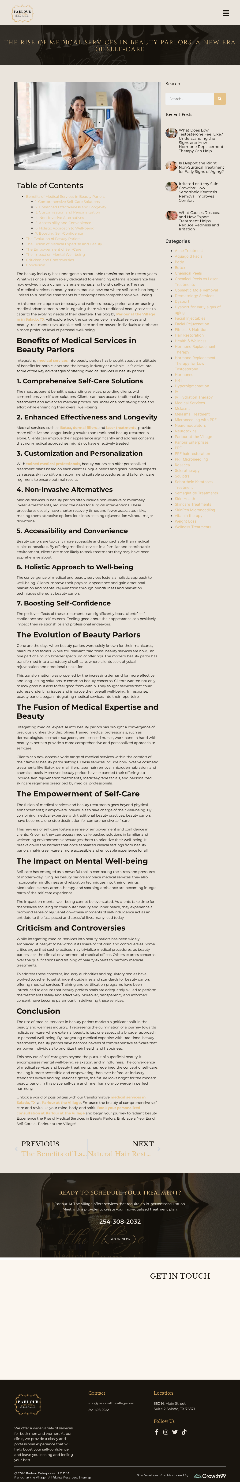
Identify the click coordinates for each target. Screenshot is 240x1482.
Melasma (183, 408)
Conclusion (35, 265)
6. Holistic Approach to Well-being (64, 228)
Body (179, 262)
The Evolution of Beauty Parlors (53, 239)
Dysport (182, 301)
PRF (178, 448)
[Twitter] (175, 1432)
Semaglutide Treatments (196, 493)
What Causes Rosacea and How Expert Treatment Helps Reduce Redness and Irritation (199, 220)
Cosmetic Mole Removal (196, 290)
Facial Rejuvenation (192, 324)
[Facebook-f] (156, 1432)
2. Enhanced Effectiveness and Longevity (70, 207)
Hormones (184, 374)
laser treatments (121, 427)
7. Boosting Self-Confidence (59, 233)
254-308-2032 (120, 1221)
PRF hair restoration (192, 453)
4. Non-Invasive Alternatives (59, 217)
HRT (178, 380)
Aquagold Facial (189, 256)
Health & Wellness (190, 340)
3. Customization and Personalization (67, 212)
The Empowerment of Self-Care (53, 249)
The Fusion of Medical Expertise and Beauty (64, 244)
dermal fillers (85, 427)
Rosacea (182, 464)
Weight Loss (185, 521)
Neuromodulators (190, 425)
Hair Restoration (189, 335)
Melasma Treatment (192, 414)
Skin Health (185, 498)
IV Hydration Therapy (194, 397)
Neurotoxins (185, 431)
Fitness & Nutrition (191, 329)
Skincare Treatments (193, 504)
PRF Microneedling (191, 459)
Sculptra (182, 476)
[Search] (220, 99)
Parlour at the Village (61, 1102)
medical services (52, 360)
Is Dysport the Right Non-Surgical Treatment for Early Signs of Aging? (201, 167)
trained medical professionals (53, 464)
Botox (65, 427)
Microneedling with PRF (196, 419)
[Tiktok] (184, 1432)
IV (176, 391)
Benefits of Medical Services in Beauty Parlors (65, 196)
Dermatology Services (194, 295)
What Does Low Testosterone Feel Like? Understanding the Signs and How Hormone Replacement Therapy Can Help (201, 140)
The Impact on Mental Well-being (55, 254)
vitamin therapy (188, 515)
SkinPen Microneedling (195, 510)
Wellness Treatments (193, 526)
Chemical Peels (188, 273)
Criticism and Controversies (50, 260)
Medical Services (190, 402)
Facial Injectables (190, 318)
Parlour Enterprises (192, 442)
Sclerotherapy (187, 470)
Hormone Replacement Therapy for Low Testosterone (195, 363)
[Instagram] (166, 1432)
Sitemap (85, 1477)
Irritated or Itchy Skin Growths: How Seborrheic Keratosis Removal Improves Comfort (198, 192)
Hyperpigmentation (192, 386)
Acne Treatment (189, 250)
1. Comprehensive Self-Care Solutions (67, 201)
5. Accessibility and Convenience (63, 223)
